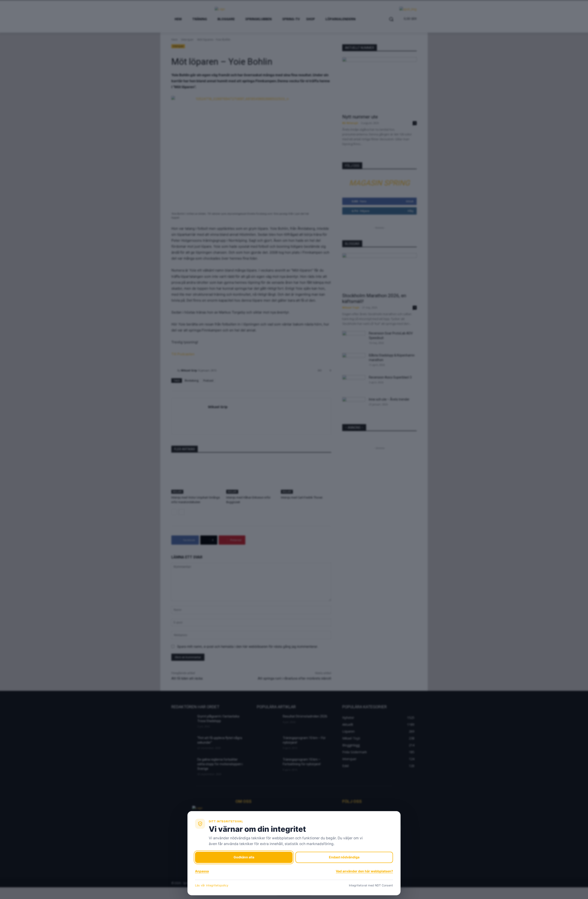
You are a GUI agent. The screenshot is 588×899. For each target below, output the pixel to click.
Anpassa (202, 871)
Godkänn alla (244, 857)
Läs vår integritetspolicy (211, 885)
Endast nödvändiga (344, 857)
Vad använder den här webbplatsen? (364, 871)
